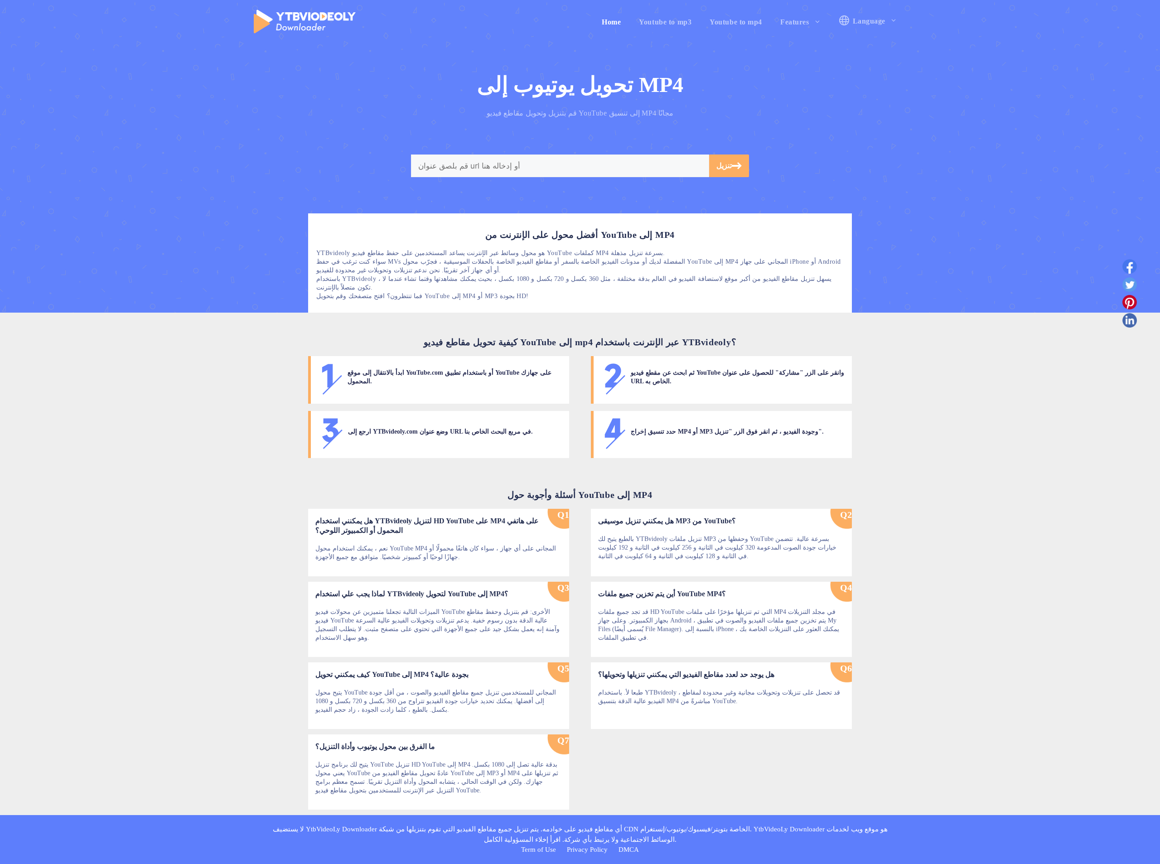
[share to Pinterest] (1129, 304)
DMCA (629, 849)
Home (611, 22)
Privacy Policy (587, 849)
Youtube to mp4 (736, 22)
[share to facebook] (1129, 268)
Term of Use (538, 849)
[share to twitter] (1129, 286)
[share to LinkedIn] (1129, 322)
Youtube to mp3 (665, 22)
